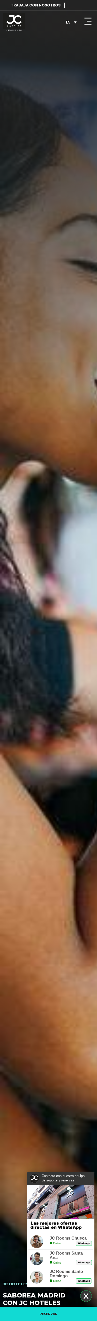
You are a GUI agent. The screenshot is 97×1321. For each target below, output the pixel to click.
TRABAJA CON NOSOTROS (36, 5)
